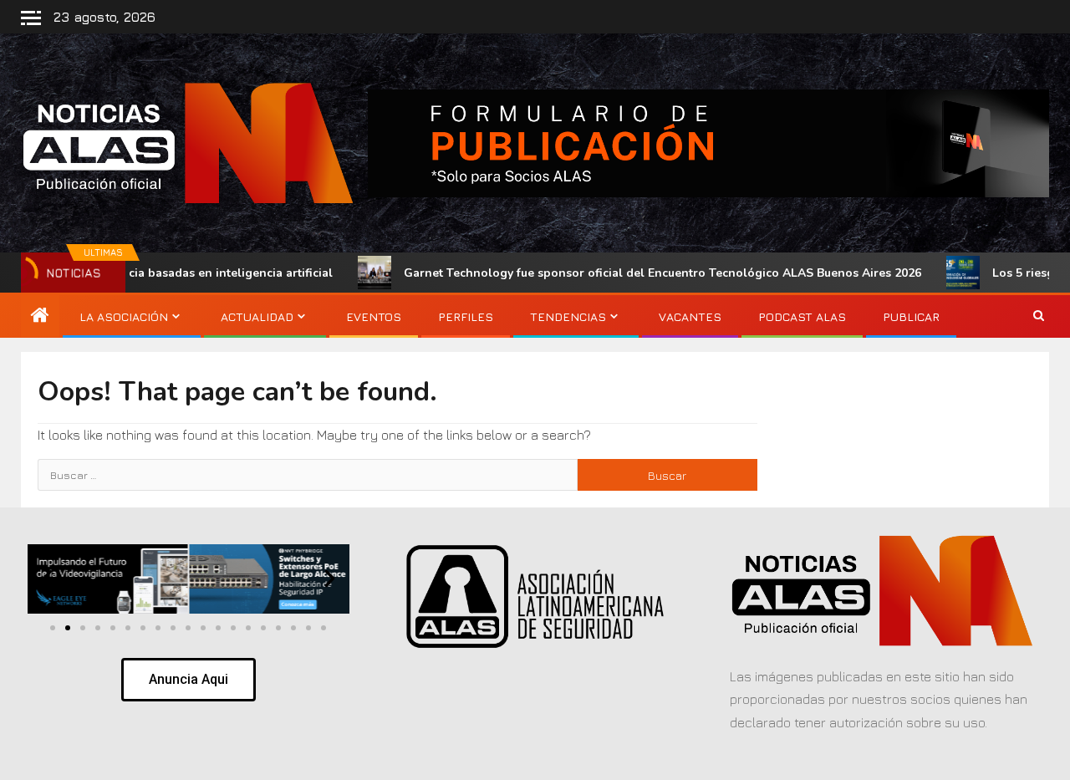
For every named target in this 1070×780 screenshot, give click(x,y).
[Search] (1038, 317)
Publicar (911, 316)
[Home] (40, 316)
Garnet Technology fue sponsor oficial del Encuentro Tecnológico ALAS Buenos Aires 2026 (618, 273)
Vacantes (690, 316)
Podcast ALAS (802, 316)
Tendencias (568, 316)
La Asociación (123, 316)
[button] (47, 578)
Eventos (373, 316)
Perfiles (465, 316)
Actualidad (257, 316)
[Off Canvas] (31, 18)
